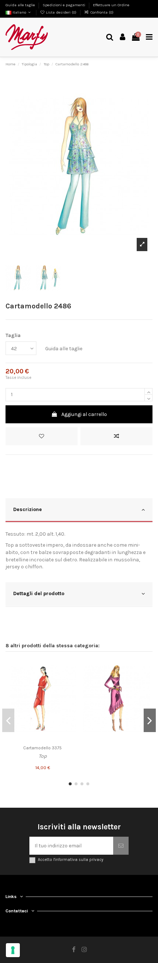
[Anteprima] (70, 691)
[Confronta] (70, 678)
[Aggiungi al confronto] (116, 436)
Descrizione (27, 509)
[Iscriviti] (121, 846)
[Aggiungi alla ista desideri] (70, 665)
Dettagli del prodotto (38, 593)
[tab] (79, 510)
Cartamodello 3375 (42, 747)
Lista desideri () (61, 12)
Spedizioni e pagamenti (64, 5)
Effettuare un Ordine (111, 5)
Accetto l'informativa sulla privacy (70, 859)
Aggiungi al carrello (84, 414)
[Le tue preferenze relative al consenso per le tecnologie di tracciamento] (13, 950)
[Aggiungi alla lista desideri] (42, 436)
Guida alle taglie (21, 5)
